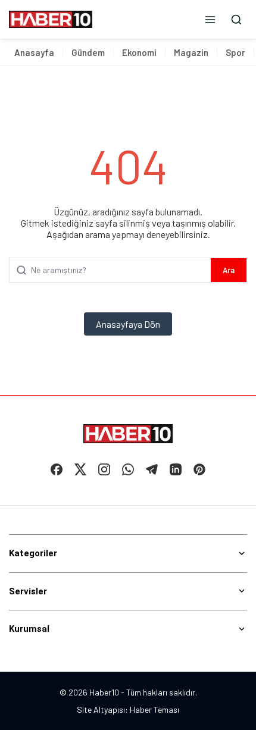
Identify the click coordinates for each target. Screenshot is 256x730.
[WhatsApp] (128, 469)
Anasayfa (34, 52)
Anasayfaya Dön (128, 324)
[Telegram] (152, 469)
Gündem (88, 52)
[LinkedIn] (176, 469)
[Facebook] (56, 469)
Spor (235, 52)
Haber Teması (154, 709)
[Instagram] (104, 469)
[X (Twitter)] (80, 469)
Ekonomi (139, 52)
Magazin (191, 52)
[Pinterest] (199, 469)
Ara (229, 270)
